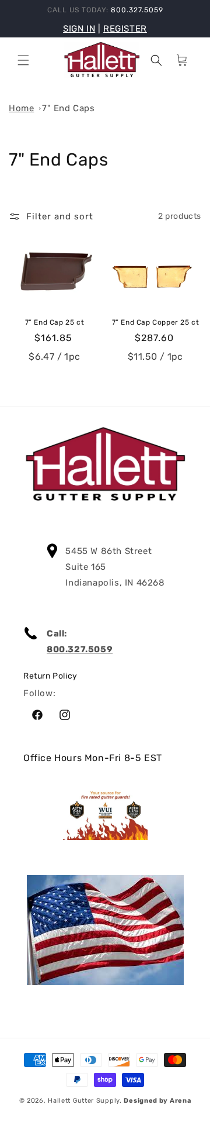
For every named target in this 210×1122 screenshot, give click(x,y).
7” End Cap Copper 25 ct (156, 322)
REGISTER (125, 28)
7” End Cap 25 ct (55, 322)
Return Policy (50, 676)
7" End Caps (68, 108)
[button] (23, 60)
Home (21, 108)
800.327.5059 (80, 649)
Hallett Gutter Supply (84, 1100)
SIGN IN (79, 28)
